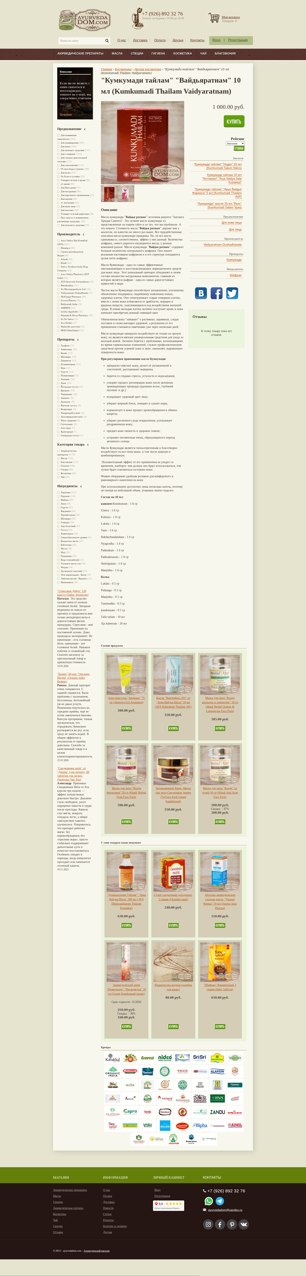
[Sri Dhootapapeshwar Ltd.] (182, 1063)
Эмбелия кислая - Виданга (74, 578)
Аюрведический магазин (96, 1250)
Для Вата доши (68, 187)
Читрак (64, 567)
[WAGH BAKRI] (182, 1130)
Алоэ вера (66, 428)
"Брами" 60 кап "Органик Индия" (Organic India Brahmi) (73, 678)
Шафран (236, 275)
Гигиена (158, 53)
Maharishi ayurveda (70, 326)
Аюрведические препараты (80, 53)
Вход (216, 40)
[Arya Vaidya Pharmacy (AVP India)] (130, 1063)
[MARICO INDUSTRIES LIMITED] (147, 1076)
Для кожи (65, 146)
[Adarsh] (130, 1103)
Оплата (160, 40)
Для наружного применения (75, 195)
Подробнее (66, 114)
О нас (121, 40)
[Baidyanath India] (130, 1076)
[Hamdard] (165, 1117)
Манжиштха (67, 582)
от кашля (65, 184)
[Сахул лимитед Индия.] (235, 1076)
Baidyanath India (69, 304)
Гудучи (65, 371)
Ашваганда (66, 349)
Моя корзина (231, 17)
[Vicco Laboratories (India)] (182, 1076)
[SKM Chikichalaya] (217, 1130)
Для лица (235, 229)
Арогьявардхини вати (72, 416)
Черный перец (68, 515)
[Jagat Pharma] (200, 1076)
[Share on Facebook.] (217, 298)
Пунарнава (66, 556)
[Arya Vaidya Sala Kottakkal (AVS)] (112, 1063)
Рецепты (108, 1220)
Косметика (182, 53)
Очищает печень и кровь (73, 180)
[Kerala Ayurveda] (156, 1144)
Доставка (140, 40)
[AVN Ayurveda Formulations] (112, 1117)
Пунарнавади (67, 375)
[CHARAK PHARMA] (200, 1090)
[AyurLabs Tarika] (130, 1090)
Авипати (65, 398)
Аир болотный (68, 526)
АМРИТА (65, 308)
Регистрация (238, 40)
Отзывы (58, 1232)
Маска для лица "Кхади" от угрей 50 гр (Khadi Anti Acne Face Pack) (220, 793)
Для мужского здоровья (73, 225)
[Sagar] (173, 1144)
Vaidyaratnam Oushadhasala (223, 244)
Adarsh (64, 259)
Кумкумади (234, 259)
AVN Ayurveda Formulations (75, 281)
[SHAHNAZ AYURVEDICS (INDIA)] (200, 1117)
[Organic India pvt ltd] (112, 1076)
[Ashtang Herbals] (147, 1103)
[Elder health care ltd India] (112, 1090)
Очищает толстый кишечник (75, 214)
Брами (64, 353)
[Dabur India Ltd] (147, 1090)
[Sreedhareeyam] (208, 1144)
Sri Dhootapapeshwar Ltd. (73, 289)
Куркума (65, 390)
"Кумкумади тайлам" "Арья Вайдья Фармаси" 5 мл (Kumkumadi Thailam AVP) (217, 192)
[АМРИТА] (200, 1103)
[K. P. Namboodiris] (165, 1076)
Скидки (58, 1226)
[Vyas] (182, 1117)
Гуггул (64, 530)
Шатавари (66, 357)
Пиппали (65, 496)
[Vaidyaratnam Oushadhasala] (182, 1090)
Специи (137, 53)
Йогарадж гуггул (69, 386)
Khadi (64, 263)
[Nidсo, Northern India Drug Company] (165, 1063)
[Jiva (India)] (217, 1103)
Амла (64, 383)
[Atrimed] (165, 1103)
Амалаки (65, 379)
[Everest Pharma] (147, 1063)
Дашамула (66, 360)
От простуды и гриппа (72, 169)
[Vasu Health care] (147, 1130)
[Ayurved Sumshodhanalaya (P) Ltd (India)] (165, 1130)
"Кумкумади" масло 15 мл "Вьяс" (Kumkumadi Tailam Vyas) (219, 205)
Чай (203, 53)
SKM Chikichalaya (70, 330)
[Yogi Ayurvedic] (130, 1130)
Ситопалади (67, 424)
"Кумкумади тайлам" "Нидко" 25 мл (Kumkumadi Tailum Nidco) (218, 166)
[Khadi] (165, 1090)
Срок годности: (122, 1001)
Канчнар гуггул (69, 405)
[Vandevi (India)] (217, 1090)
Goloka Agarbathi (69, 311)
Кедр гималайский (70, 560)
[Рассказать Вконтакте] (201, 298)
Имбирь (65, 500)
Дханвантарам (68, 364)
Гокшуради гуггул (70, 435)
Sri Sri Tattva (67, 319)
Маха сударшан (68, 420)
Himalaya (65, 248)
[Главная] (85, 20)
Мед (63, 552)
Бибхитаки (66, 545)
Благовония (225, 53)
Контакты (197, 40)
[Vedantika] (235, 1063)
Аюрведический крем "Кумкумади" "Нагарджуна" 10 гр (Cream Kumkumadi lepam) (126, 989)
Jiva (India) (66, 323)
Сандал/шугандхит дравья (74, 537)
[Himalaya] (235, 1090)
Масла (117, 53)
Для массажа (67, 210)
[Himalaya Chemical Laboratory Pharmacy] (235, 1117)
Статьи (107, 1214)
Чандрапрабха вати (71, 413)
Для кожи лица (232, 222)
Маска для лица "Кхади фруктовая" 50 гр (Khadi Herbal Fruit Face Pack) (126, 793)
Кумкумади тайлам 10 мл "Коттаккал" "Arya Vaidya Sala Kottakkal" (222, 178)
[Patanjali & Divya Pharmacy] (182, 1103)
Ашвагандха (67, 533)
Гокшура (65, 522)
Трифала (65, 345)
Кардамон (66, 511)
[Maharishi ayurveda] (139, 1144)
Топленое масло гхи (71, 563)
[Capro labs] (130, 1117)
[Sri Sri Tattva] (200, 1063)
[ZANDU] (217, 1117)
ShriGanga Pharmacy (71, 296)
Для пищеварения (69, 142)
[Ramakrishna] (191, 1144)
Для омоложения (69, 165)
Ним (63, 368)
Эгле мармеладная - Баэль (73, 575)
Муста (64, 548)
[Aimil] (235, 1130)
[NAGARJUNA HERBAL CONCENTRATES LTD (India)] (217, 1063)
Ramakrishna (67, 285)
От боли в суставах (70, 176)
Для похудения (68, 191)
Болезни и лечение (115, 1226)
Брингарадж (67, 431)
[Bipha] (200, 1130)
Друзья (178, 40)
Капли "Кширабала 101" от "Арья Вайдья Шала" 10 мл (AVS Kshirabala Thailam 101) (173, 702)
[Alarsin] (217, 1076)
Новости (108, 1208)
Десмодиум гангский (71, 571)
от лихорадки (67, 202)
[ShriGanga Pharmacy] (235, 1103)
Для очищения (68, 154)
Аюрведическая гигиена (68, 1208)
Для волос (66, 172)
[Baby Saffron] (112, 1130)
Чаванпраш (66, 394)
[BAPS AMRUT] (112, 1103)
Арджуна (66, 401)
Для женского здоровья (72, 150)
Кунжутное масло (69, 541)
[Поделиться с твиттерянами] (232, 298)
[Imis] (147, 1117)
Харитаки (65, 492)
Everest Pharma (68, 300)
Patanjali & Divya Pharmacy (74, 315)
